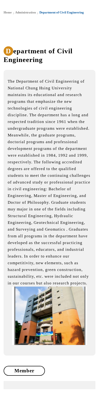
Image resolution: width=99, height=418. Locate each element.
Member (24, 371)
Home (8, 12)
